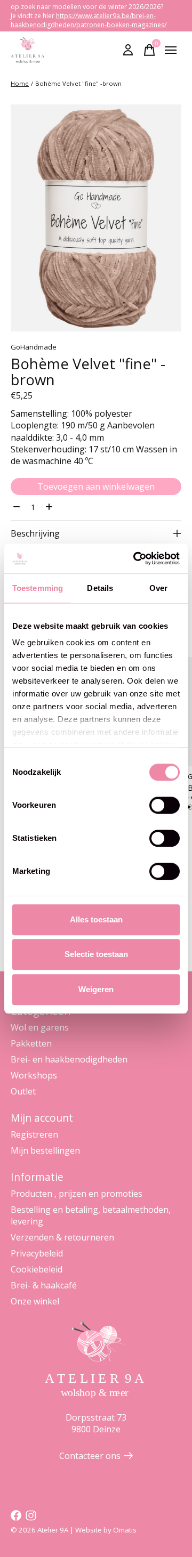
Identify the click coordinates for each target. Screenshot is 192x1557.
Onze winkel (35, 1301)
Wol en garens (40, 1027)
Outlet (23, 1091)
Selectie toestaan (96, 954)
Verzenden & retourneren (62, 1237)
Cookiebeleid (36, 1269)
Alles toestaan (96, 919)
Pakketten (31, 1043)
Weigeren (96, 989)
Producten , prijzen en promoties (76, 1193)
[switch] (164, 805)
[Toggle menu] (170, 50)
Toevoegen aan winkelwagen (96, 486)
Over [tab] (158, 588)
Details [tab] (100, 588)
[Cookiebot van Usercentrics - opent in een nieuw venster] (135, 558)
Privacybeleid (37, 1253)
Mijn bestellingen (45, 1150)
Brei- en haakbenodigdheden (69, 1059)
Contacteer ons (90, 1456)
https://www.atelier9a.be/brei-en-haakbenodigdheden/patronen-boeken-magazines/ (88, 20)
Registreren (34, 1134)
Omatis (125, 1530)
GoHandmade (34, 347)
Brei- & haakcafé (44, 1285)
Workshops (34, 1075)
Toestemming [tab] (37, 588)
